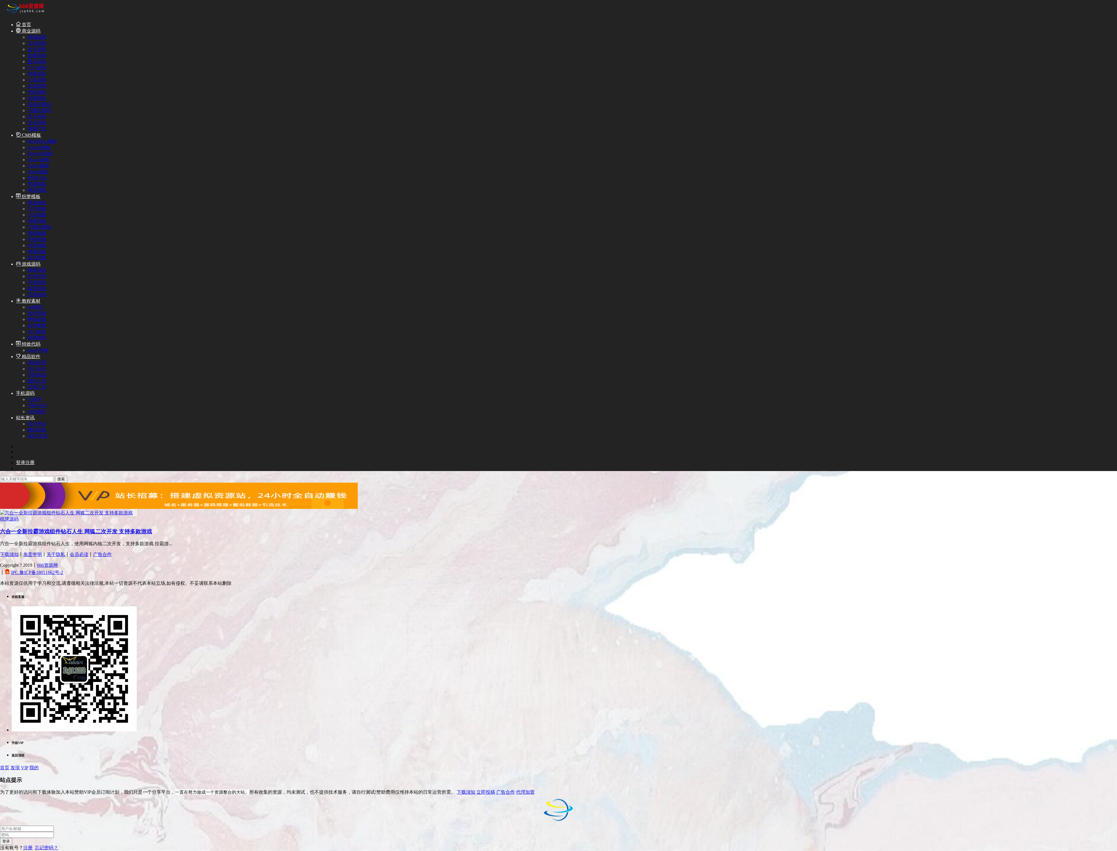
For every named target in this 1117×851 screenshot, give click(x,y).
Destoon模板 (40, 153)
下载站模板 (39, 227)
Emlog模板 (38, 165)
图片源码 (37, 61)
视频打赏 (37, 128)
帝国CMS (37, 177)
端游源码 (37, 288)
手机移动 (37, 374)
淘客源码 (37, 73)
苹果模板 (37, 184)
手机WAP (37, 405)
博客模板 (37, 251)
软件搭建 (37, 313)
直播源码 (37, 55)
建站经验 (37, 429)
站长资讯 (25, 417)
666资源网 (47, 565)
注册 (28, 847)
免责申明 (32, 554)
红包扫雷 (37, 276)
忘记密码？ (46, 847)
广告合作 (102, 554)
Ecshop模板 (39, 147)
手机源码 (25, 393)
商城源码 (37, 37)
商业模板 (37, 202)
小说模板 (37, 214)
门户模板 (37, 208)
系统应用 (37, 362)
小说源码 (37, 79)
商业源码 (30, 31)
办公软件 (37, 368)
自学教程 (37, 325)
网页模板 (37, 190)
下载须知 (9, 554)
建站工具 (37, 381)
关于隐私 (56, 554)
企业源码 (37, 85)
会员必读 (79, 554)
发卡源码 (37, 49)
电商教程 (37, 337)
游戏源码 (30, 264)
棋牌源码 (37, 270)
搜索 (61, 479)
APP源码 (37, 411)
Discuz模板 (39, 159)
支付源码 (37, 43)
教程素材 (30, 301)
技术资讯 (37, 423)
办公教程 (37, 331)
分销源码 (37, 98)
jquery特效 (38, 350)
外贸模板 (37, 245)
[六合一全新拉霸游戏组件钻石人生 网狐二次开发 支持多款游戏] (66, 512)
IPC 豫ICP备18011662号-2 (37, 572)
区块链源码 (39, 104)
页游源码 (37, 294)
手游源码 (37, 282)
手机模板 (37, 239)
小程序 (35, 399)
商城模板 (37, 233)
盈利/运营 (37, 436)
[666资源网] (24, 14)
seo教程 (35, 307)
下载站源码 (39, 110)
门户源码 (37, 67)
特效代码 (30, 344)
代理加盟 (525, 792)
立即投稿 (485, 792)
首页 (26, 24)
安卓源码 (37, 122)
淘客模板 (37, 220)
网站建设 (37, 319)
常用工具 (37, 387)
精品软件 (30, 356)
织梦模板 (30, 196)
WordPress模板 (42, 141)
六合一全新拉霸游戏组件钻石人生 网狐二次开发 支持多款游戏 (76, 531)
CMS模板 (31, 135)
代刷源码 (37, 92)
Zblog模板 (38, 171)
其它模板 (37, 257)
